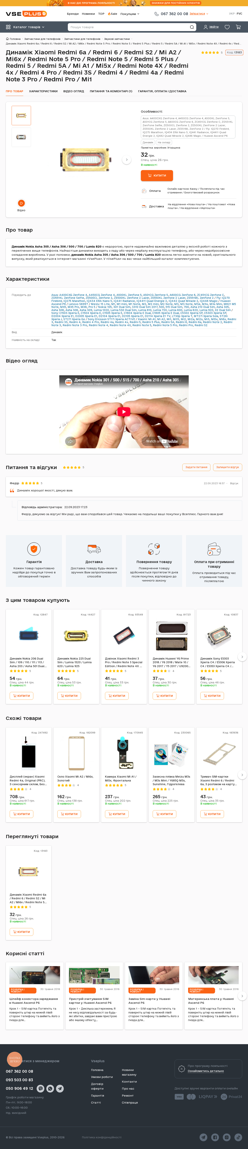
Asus (54, 294)
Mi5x (214, 319)
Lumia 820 (191, 310)
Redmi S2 (201, 325)
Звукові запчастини (117, 38)
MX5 (63, 307)
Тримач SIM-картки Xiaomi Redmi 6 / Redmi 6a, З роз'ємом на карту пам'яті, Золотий (217, 780)
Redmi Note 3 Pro (75, 325)
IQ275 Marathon (74, 300)
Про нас (128, 1088)
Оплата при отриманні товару (214, 564)
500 (161, 307)
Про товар (14, 91)
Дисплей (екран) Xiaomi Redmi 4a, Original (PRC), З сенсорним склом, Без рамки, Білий (27, 780)
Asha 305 (222, 307)
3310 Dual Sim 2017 (145, 307)
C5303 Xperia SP (215, 313)
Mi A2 (161, 319)
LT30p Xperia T (182, 316)
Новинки (88, 13)
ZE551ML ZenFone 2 (200, 297)
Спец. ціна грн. (154, 160)
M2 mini (153, 304)
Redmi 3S (61, 322)
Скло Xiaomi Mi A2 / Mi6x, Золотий (75, 778)
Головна (15, 38)
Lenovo (73, 304)
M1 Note (134, 304)
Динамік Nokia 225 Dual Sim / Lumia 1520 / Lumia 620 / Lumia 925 (74, 662)
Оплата (155, 190)
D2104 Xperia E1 (109, 316)
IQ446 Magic (209, 300)
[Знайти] (191, 27)
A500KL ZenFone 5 (129, 294)
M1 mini (122, 304)
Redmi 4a (107, 322)
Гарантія (34, 562)
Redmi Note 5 (141, 325)
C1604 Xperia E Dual (137, 313)
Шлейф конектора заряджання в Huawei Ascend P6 (33, 1000)
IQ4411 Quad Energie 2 (151, 300)
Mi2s (199, 319)
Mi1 (169, 319)
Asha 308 (71, 310)
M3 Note (186, 304)
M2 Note (166, 304)
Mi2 (183, 319)
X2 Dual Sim (223, 310)
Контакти (129, 1081)
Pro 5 (91, 307)
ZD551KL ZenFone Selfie (67, 297)
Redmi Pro (186, 325)
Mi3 (206, 319)
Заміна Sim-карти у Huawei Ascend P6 (149, 1000)
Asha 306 (57, 310)
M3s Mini (215, 304)
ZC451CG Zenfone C (210, 294)
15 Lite (105, 304)
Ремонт (128, 1095)
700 (186, 307)
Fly (218, 297)
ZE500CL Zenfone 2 (99, 297)
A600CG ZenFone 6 (182, 294)
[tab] (21, 115)
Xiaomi (142, 319)
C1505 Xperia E (112, 313)
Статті (96, 1102)
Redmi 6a (195, 322)
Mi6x (222, 319)
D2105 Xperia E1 (132, 316)
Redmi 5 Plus (151, 322)
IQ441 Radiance (124, 300)
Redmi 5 (135, 322)
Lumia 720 (160, 310)
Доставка (156, 206)
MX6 (84, 307)
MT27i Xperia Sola (206, 316)
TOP (101, 13)
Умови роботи (102, 1077)
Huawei (225, 300)
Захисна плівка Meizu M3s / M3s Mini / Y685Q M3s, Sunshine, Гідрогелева (171, 780)
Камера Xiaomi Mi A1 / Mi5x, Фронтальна (120, 778)
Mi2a (191, 319)
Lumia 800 (175, 310)
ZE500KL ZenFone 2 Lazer (131, 297)
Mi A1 (152, 319)
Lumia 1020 (101, 310)
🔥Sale (112, 13)
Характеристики (43, 91)
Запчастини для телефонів (42, 38)
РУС (239, 13)
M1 (113, 304)
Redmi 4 (75, 322)
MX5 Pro (73, 307)
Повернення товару (154, 562)
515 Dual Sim (174, 307)
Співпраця (130, 1102)
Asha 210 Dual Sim (202, 307)
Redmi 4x (121, 322)
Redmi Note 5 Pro (165, 325)
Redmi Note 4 (98, 325)
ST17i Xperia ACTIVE (121, 319)
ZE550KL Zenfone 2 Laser (168, 297)
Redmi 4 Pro (90, 322)
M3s (205, 304)
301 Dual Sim (121, 307)
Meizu (95, 304)
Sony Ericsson (97, 319)
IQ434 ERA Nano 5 (99, 300)
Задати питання (196, 467)
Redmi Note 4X (120, 325)
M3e (197, 304)
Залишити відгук (227, 467)
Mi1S (176, 319)
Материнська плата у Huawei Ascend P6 (211, 1000)
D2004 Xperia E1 (62, 316)
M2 (144, 304)
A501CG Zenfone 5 (155, 294)
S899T (83, 304)
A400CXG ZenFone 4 (73, 294)
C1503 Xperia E (69, 313)
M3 (176, 304)
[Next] (126, 159)
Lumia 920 (206, 310)
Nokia (102, 307)
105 (109, 307)
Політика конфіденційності (101, 1137)
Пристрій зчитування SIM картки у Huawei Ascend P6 (90, 1000)
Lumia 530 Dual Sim (123, 310)
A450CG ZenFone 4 (102, 294)
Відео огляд (73, 91)
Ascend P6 (58, 304)
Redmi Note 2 (212, 322)
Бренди (73, 13)
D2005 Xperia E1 (86, 316)
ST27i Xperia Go (74, 319)
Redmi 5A (167, 322)
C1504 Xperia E (91, 313)
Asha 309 (86, 310)
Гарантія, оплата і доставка (162, 91)
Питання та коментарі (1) (111, 91)
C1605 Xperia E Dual (165, 313)
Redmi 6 (181, 322)
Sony (54, 313)
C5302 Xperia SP (191, 313)
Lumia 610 (145, 310)
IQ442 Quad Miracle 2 (183, 300)
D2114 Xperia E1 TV (157, 316)
